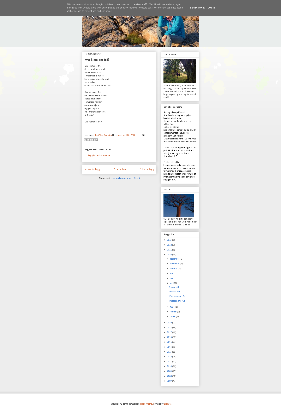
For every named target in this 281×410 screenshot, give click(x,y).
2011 (169, 361)
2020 (169, 255)
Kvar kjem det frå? (178, 296)
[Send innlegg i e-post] (142, 135)
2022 (169, 245)
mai (172, 278)
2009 (169, 371)
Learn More (197, 7)
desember (175, 259)
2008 (169, 376)
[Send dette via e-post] (85, 139)
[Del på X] (91, 139)
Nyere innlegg (92, 169)
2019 (169, 323)
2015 (169, 342)
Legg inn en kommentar (99, 155)
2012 (169, 357)
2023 (169, 240)
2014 (169, 347)
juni (172, 273)
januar (173, 317)
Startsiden (120, 169)
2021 (169, 250)
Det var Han (174, 292)
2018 (169, 328)
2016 (169, 337)
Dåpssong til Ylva (177, 301)
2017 (169, 332)
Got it (211, 7)
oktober (174, 269)
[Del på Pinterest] (96, 139)
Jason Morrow (147, 404)
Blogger (167, 404)
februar (173, 312)
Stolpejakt (174, 287)
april (172, 283)
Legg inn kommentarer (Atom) (125, 178)
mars (172, 307)
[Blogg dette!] (88, 139)
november (175, 264)
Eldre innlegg (146, 169)
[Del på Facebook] (94, 139)
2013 (169, 352)
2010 (169, 366)
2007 (169, 381)
